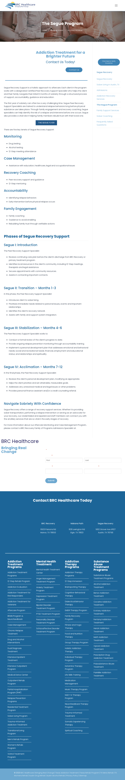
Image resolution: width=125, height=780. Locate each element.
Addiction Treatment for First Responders (19, 594)
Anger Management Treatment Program (45, 580)
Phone (49, 466)
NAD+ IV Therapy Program (73, 697)
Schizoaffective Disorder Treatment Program (47, 630)
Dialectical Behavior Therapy (74, 603)
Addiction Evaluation (17, 587)
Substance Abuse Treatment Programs (103, 577)
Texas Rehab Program (89, 773)
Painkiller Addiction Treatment (102, 674)
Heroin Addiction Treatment (101, 630)
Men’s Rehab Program (18, 739)
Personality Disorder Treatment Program (45, 621)
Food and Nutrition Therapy (74, 635)
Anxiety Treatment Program (44, 589)
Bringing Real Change (44, 773)
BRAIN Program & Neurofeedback (15, 618)
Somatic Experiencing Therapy (75, 723)
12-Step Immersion (73, 581)
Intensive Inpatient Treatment (16, 659)
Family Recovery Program (72, 618)
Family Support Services (108, 110)
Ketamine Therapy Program (73, 668)
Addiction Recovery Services (106, 97)
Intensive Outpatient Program (17, 668)
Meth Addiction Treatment (101, 639)
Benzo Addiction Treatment (101, 594)
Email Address (91, 466)
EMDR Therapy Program (76, 610)
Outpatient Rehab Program (16, 682)
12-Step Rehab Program (19, 581)
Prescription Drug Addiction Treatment (103, 656)
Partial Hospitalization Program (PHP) (18, 691)
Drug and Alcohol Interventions (16, 641)
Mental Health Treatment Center (48, 571)
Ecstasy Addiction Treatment (102, 612)
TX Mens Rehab (107, 773)
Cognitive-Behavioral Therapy (75, 594)
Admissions (102, 90)
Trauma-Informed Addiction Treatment (17, 723)
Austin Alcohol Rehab (56, 775)
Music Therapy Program (76, 689)
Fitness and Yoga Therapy (73, 627)
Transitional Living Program (16, 732)
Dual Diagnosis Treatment (15, 650)
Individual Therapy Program (73, 659)
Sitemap (83, 775)
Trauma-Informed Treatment (73, 714)
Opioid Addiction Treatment (102, 648)
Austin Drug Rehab (37, 775)
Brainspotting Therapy (75, 587)
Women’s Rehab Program (15, 747)
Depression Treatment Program (46, 598)
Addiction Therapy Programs (74, 574)
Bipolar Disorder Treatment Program (45, 607)
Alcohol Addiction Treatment (102, 586)
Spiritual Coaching (73, 730)
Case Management (17, 625)
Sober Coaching (104, 116)
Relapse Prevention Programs (17, 700)
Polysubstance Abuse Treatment (104, 665)
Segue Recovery (56, 30)
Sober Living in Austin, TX (108, 84)
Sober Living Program (17, 716)
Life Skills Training (73, 674)
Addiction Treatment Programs (17, 574)
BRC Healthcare (27, 773)
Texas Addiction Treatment (67, 773)
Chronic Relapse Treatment (15, 632)
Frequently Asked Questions (105, 123)
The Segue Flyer (46, 122)
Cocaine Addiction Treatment (102, 603)
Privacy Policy (72, 775)
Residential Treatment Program (18, 709)
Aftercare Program (16, 610)
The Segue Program (107, 104)
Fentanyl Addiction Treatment (102, 621)
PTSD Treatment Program (48, 613)
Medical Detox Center (18, 674)
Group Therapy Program (76, 642)
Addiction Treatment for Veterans (19, 603)
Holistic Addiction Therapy (73, 650)
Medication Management (71, 682)
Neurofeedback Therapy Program (76, 706)
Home (44, 30)
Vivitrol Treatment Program (16, 755)
